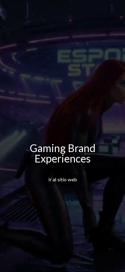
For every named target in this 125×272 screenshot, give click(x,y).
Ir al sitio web (62, 179)
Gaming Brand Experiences (62, 153)
